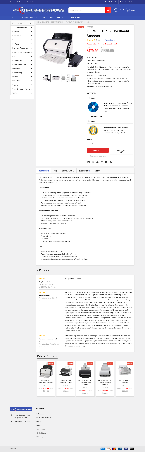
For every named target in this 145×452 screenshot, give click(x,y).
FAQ (55, 171)
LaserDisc (16, 68)
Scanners (15, 85)
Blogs (51, 18)
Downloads (68, 171)
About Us (14, 18)
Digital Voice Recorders (21, 52)
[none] (60, 49)
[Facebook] (88, 162)
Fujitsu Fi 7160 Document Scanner (65, 381)
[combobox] (89, 10)
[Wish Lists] (122, 10)
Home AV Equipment (19, 64)
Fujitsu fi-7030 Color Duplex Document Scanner (105, 382)
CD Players (16, 44)
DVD (13, 56)
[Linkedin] (106, 162)
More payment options (98, 156)
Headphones (17, 60)
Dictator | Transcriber (20, 48)
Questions (84, 171)
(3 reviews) (100, 40)
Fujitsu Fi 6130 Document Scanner (46, 381)
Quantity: (91, 139)
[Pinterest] (111, 162)
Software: (91, 93)
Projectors (16, 81)
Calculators (16, 36)
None (93, 98)
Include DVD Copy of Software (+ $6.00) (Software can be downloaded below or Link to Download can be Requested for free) (118, 107)
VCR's (14, 93)
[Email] (93, 162)
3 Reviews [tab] (43, 270)
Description (44, 171)
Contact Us (62, 18)
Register (132, 2)
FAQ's (43, 18)
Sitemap (40, 437)
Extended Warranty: (95, 116)
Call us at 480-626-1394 (22, 421)
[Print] (97, 162)
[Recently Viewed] (116, 10)
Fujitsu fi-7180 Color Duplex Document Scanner (85, 382)
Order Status (76, 18)
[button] (121, 151)
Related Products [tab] (47, 356)
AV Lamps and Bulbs (19, 28)
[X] (102, 162)
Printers (15, 77)
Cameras (15, 32)
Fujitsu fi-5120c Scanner (124, 381)
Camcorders (17, 40)
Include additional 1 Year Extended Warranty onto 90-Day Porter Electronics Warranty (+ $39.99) (116, 130)
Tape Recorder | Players (21, 89)
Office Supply (17, 73)
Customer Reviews (29, 18)
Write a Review (110, 40)
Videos (97, 171)
